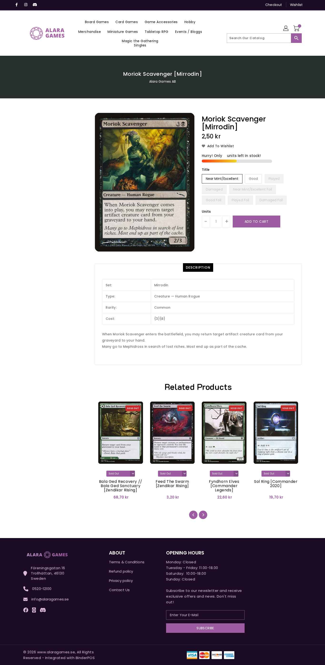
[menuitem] (97, 22)
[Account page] (286, 28)
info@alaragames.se (50, 599)
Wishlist (296, 4)
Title (206, 169)
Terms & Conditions (126, 561)
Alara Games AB (162, 81)
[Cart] (297, 28)
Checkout (273, 4)
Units (206, 211)
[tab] (198, 267)
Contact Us (119, 589)
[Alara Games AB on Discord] (34, 4)
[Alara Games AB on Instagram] (25, 4)
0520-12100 (41, 588)
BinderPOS (85, 657)
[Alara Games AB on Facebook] (16, 4)
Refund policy (121, 571)
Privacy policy (121, 580)
